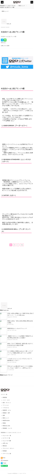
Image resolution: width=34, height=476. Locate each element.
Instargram (5, 460)
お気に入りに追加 (5, 45)
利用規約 (5, 451)
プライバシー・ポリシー (8, 448)
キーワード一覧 (6, 438)
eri (7, 369)
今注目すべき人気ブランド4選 (12, 32)
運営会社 (5, 445)
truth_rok (9, 330)
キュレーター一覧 (7, 435)
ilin (7, 324)
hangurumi (9, 316)
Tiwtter (4, 463)
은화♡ (8, 354)
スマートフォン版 (7, 453)
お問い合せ (5, 443)
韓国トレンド (5, 11)
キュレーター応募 (7, 440)
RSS (4, 457)
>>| (22, 245)
